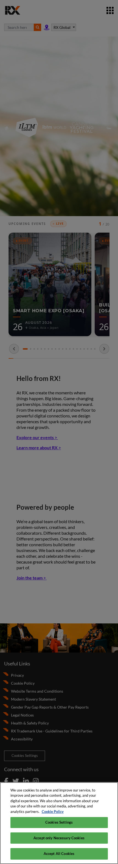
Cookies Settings (59, 822)
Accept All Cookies (59, 853)
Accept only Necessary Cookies (59, 838)
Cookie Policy (53, 811)
